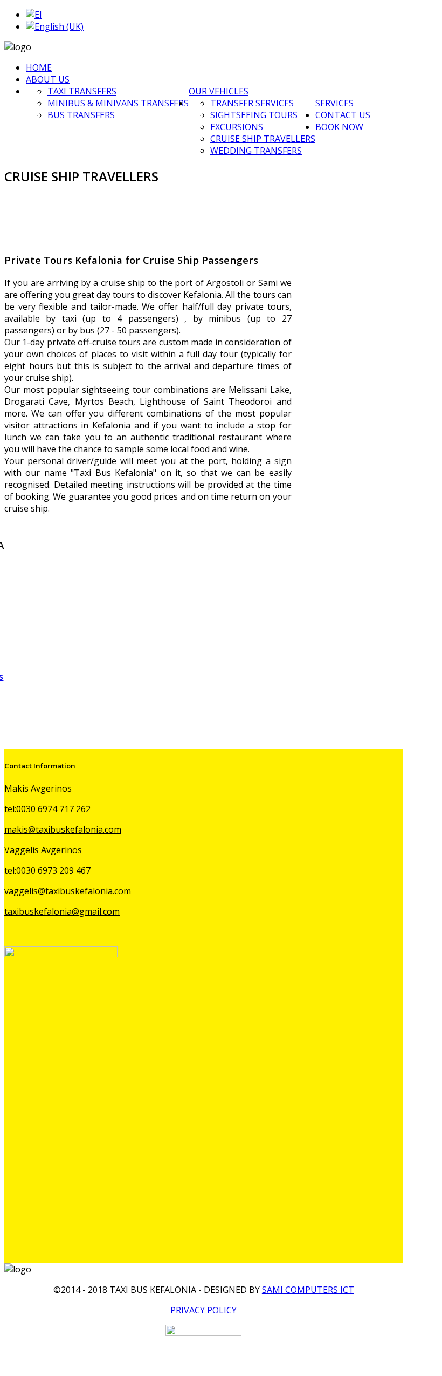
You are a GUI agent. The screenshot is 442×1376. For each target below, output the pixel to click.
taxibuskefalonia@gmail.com (62, 911)
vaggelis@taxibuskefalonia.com (67, 891)
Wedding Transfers (256, 150)
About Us (48, 79)
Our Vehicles (218, 91)
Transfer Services (252, 103)
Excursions (236, 127)
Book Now (339, 127)
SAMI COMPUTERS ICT (308, 1290)
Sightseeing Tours (254, 115)
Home (39, 67)
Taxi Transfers (81, 91)
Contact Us (342, 115)
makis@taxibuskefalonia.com (62, 829)
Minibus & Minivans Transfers (118, 103)
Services (334, 103)
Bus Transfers (81, 115)
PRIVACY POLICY (203, 1310)
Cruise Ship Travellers (262, 139)
